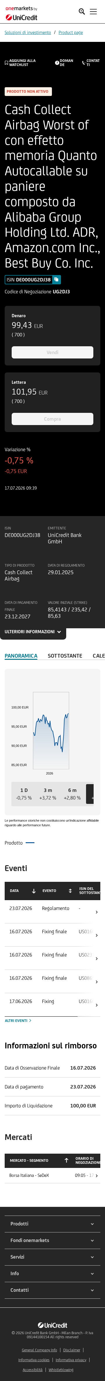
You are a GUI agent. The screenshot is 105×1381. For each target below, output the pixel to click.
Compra (52, 419)
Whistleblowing (61, 1370)
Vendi (52, 352)
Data (14, 890)
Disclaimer (71, 1350)
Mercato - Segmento (29, 1160)
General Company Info (39, 1350)
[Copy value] (56, 279)
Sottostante (65, 655)
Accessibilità (33, 1370)
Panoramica (21, 655)
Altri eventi (16, 1020)
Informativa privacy (71, 1360)
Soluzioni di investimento (28, 32)
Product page (71, 32)
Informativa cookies (34, 1360)
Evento (49, 890)
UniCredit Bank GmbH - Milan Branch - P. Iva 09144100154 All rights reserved (59, 1335)
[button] (24, 794)
